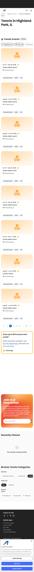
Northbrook (7, 496)
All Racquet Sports (8, 476)
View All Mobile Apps (9, 532)
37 (26, 326)
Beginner (11, 485)
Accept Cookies (17, 568)
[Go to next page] (30, 326)
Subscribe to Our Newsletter (12, 538)
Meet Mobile (7, 530)
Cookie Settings (17, 558)
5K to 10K (6, 527)
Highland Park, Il (12, 14)
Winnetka (18, 496)
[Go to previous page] (3, 326)
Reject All (17, 563)
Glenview (27, 496)
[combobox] (7, 44)
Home (3, 14)
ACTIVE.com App (8, 523)
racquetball (21, 476)
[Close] (32, 541)
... (23, 326)
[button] (19, 44)
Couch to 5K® (7, 525)
